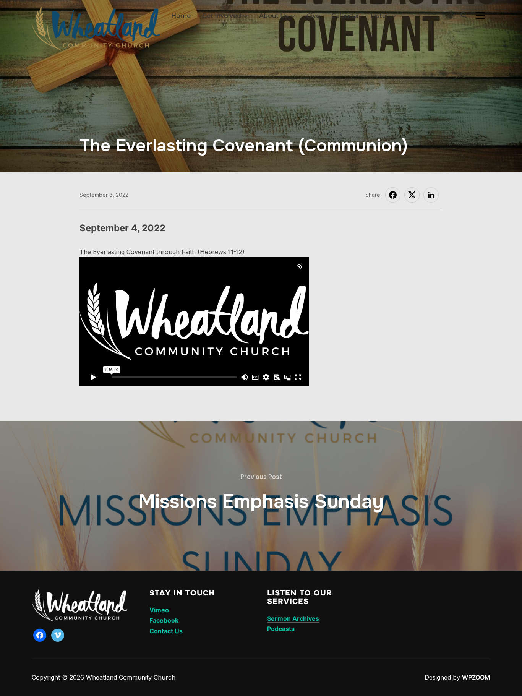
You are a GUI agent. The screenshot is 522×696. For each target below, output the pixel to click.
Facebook (163, 620)
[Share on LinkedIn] (431, 195)
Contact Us (166, 631)
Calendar (345, 15)
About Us (274, 15)
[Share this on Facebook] (392, 195)
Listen (380, 15)
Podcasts (281, 629)
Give (313, 15)
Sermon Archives (293, 618)
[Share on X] (412, 195)
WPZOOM (476, 677)
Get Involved (221, 15)
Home (181, 15)
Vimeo (159, 610)
